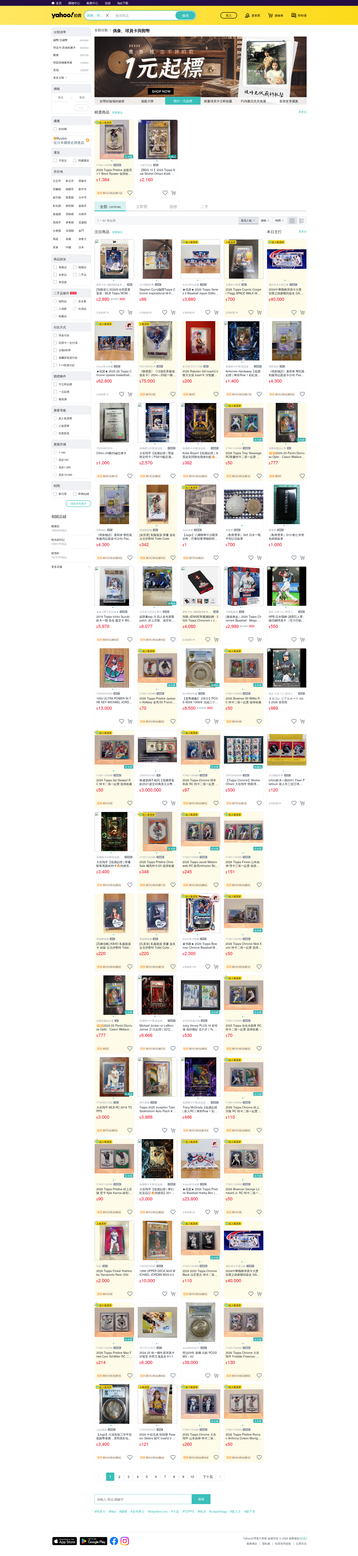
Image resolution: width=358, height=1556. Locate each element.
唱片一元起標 (182, 101)
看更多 (303, 112)
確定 (81, 108)
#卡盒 (175, 1511)
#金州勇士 (138, 1511)
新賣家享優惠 (288, 101)
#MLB (202, 1511)
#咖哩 (123, 1511)
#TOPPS (188, 1511)
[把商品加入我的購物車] (173, 192)
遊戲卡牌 (147, 101)
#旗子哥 (249, 1511)
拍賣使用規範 (283, 1543)
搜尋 (201, 1499)
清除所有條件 (78, 503)
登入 (229, 15)
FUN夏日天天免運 (253, 101)
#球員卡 (99, 1511)
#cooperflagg (218, 1511)
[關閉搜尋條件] (107, 15)
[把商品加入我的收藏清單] (129, 192)
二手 (204, 206)
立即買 (141, 206)
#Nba (112, 1511)
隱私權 (266, 1543)
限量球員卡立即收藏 (218, 101)
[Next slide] (131, 139)
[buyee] (71, 140)
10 (192, 1476)
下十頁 (208, 1476)
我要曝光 (117, 112)
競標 (173, 206)
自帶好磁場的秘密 (112, 101)
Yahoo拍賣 (66, 15)
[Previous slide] (97, 139)
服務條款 (252, 1543)
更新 (303, 1538)
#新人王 (235, 1511)
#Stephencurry (158, 1511)
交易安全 (301, 1543)
